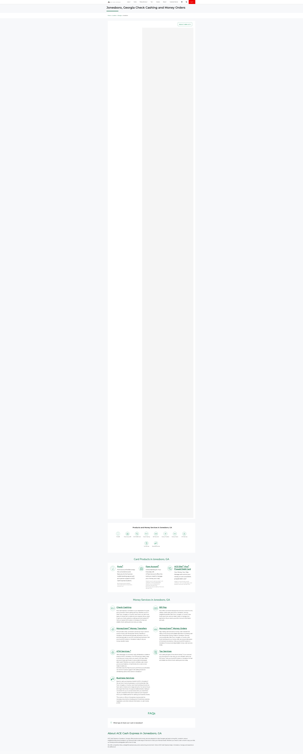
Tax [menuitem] (151, 2)
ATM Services (123, 651)
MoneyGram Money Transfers (131, 628)
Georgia (120, 15)
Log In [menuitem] (191, 2)
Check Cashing (123, 607)
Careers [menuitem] (158, 2)
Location (114, 15)
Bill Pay (163, 607)
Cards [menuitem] (135, 2)
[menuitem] (182, 2)
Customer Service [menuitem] (174, 2)
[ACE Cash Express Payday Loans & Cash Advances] (114, 2)
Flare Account (152, 566)
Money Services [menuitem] (143, 2)
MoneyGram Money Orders (173, 628)
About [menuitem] (164, 2)
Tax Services (165, 651)
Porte (120, 566)
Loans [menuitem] (128, 2)
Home (109, 15)
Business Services (125, 678)
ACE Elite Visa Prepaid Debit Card (182, 567)
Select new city (185, 24)
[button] (151, 723)
